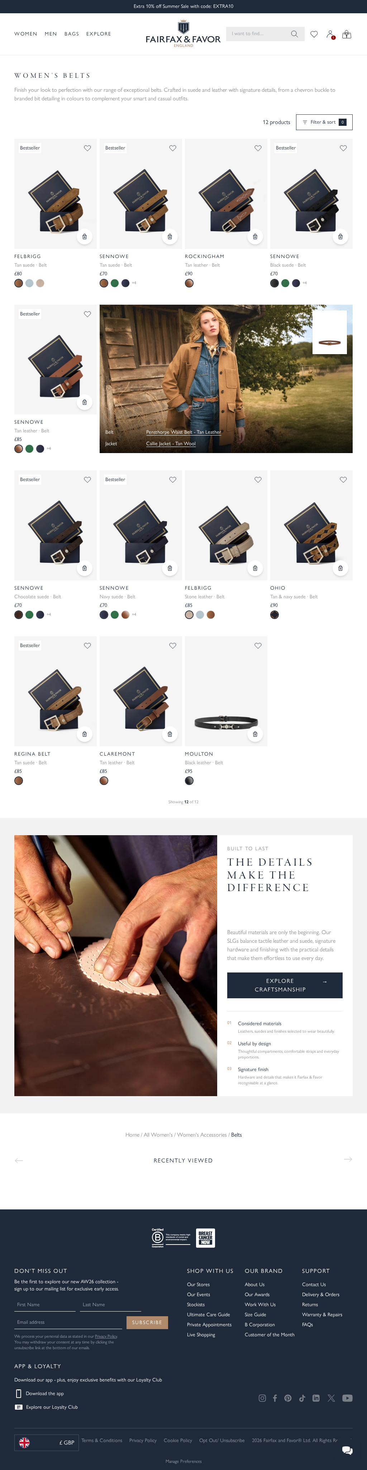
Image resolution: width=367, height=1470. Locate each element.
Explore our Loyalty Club (52, 1407)
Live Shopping (201, 1335)
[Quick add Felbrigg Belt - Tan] (84, 236)
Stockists (196, 1305)
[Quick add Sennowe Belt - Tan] (170, 236)
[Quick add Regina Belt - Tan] (84, 734)
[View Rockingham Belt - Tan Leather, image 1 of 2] (226, 194)
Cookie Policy (178, 1440)
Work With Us (260, 1305)
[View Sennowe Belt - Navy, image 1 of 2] (141, 525)
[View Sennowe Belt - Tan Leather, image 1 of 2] (55, 360)
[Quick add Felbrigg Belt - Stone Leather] (255, 568)
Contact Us (314, 1284)
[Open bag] (347, 34)
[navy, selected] (104, 614)
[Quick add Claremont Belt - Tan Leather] (170, 734)
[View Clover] (114, 283)
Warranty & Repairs (322, 1315)
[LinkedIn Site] (316, 1398)
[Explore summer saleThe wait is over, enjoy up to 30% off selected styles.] (226, 379)
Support (316, 1270)
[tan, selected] (18, 283)
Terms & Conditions (101, 1440)
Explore (98, 34)
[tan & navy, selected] (274, 614)
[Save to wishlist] (87, 148)
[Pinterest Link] (288, 1398)
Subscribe (147, 1322)
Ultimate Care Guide (208, 1315)
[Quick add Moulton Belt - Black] (255, 734)
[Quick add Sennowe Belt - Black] (340, 236)
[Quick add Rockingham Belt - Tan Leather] (255, 236)
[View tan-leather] (125, 614)
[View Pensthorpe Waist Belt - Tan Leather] (330, 332)
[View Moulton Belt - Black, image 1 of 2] (226, 691)
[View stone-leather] (40, 283)
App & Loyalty (37, 1366)
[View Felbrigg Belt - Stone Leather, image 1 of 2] (226, 525)
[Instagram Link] (262, 1398)
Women (26, 34)
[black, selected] (274, 283)
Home (132, 1134)
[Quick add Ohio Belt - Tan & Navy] (340, 568)
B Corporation (260, 1325)
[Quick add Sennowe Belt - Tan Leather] (84, 402)
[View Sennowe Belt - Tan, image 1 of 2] (141, 194)
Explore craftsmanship (291, 985)
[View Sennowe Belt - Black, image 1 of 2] (311, 194)
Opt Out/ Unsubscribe (222, 1440)
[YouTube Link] (347, 1398)
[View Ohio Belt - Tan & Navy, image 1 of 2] (311, 525)
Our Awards (257, 1294)
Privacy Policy (106, 1336)
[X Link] (331, 1398)
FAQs (307, 1325)
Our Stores (198, 1284)
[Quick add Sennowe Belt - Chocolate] (84, 568)
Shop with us (210, 1270)
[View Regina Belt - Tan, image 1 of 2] (55, 691)
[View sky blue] (29, 283)
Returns (310, 1305)
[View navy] (125, 283)
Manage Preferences (184, 1461)
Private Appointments (209, 1325)
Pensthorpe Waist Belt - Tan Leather (183, 432)
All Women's (158, 1134)
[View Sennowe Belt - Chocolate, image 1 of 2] (55, 525)
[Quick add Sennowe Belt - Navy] (170, 568)
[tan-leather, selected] (18, 448)
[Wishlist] (314, 34)
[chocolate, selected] (18, 614)
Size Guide (255, 1315)
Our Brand (264, 1270)
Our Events (198, 1294)
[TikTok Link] (302, 1398)
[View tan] (210, 614)
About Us (254, 1284)
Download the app (45, 1393)
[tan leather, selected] (189, 283)
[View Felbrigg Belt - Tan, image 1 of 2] (55, 194)
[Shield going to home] (177, 34)
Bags (72, 34)
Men (51, 34)
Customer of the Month (270, 1335)
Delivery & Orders (320, 1294)
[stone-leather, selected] (189, 614)
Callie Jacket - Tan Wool (171, 444)
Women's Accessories (202, 1134)
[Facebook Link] (275, 1398)
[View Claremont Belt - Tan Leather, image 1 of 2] (141, 691)
